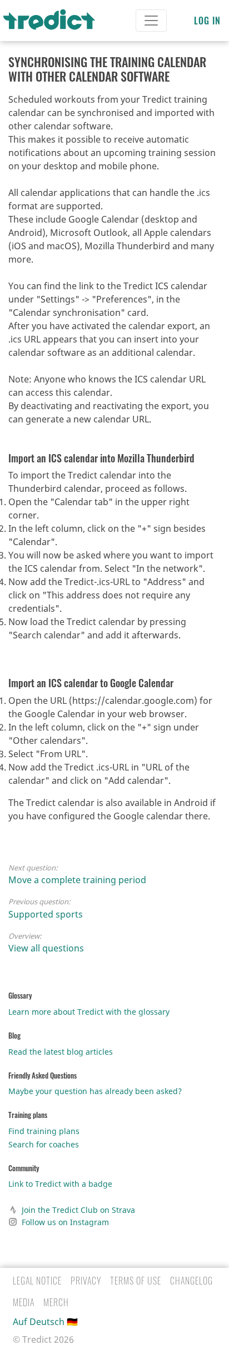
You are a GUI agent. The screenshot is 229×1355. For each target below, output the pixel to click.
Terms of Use (135, 1280)
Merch (56, 1302)
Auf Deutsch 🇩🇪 (45, 1322)
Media (23, 1302)
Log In (207, 20)
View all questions (46, 948)
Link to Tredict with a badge (60, 1183)
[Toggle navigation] (151, 20)
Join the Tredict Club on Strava (78, 1210)
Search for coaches (43, 1144)
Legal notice (37, 1280)
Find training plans (43, 1131)
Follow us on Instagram (65, 1222)
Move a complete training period (77, 880)
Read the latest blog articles (60, 1051)
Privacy (86, 1280)
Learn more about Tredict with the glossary (89, 1011)
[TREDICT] (56, 20)
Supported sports (45, 914)
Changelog (191, 1280)
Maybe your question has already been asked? (95, 1091)
